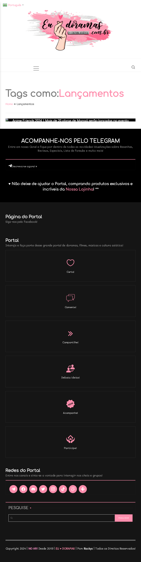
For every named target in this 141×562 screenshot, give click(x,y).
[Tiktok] (63, 489)
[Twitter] (43, 489)
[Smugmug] (73, 489)
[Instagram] (53, 489)
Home (9, 104)
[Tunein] (83, 489)
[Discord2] (33, 489)
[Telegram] (13, 489)
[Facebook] (23, 489)
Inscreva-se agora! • (24, 166)
